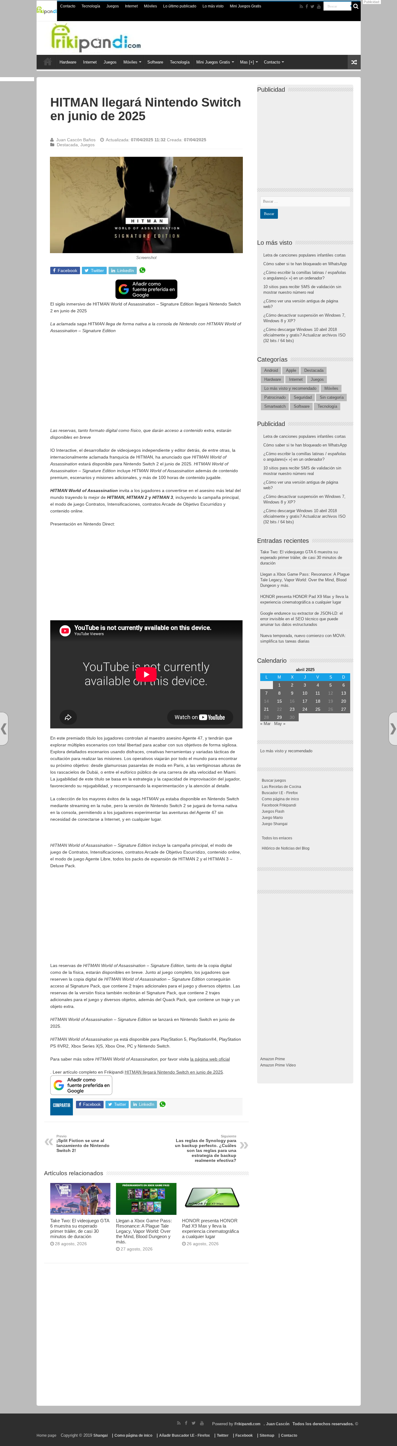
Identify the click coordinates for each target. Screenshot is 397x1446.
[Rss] (301, 6)
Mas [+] (247, 62)
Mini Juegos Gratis (245, 6)
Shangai (100, 1435)
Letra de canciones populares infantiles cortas (304, 255)
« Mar (265, 723)
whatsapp (142, 270)
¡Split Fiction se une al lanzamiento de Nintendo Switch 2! (82, 1143)
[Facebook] (307, 6)
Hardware (68, 62)
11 (317, 693)
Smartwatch (275, 406)
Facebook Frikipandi (279, 805)
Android (271, 370)
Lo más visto (213, 6)
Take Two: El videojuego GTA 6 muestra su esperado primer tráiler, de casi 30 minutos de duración (79, 1228)
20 (343, 701)
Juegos (112, 6)
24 (304, 709)
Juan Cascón (277, 1424)
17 (304, 701)
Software (155, 62)
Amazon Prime (272, 1059)
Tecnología (91, 6)
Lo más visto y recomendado (290, 388)
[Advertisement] (146, 383)
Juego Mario (272, 817)
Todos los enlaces (277, 838)
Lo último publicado (179, 6)
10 (304, 693)
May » (279, 723)
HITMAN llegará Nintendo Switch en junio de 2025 (174, 1072)
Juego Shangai (275, 824)
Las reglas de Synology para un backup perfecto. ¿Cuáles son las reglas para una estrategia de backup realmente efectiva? (205, 1148)
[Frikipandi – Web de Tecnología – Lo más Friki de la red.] (108, 36)
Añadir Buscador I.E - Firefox (184, 1435)
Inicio (48, 61)
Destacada (67, 144)
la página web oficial (210, 1059)
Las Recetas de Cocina (281, 787)
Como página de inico (280, 799)
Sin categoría (332, 397)
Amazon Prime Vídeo (278, 1065)
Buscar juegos (274, 780)
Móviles (150, 6)
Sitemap (267, 1435)
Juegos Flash (273, 811)
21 (266, 709)
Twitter (223, 1435)
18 (317, 701)
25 (317, 709)
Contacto (67, 6)
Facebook (244, 1435)
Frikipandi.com (247, 1424)
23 (292, 709)
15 (279, 701)
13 (343, 693)
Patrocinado (275, 397)
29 (279, 717)
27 (343, 709)
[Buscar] (356, 6)
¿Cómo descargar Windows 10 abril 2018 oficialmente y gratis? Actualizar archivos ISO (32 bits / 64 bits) (304, 335)
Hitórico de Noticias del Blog (286, 848)
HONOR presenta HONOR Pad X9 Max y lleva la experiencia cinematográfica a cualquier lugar (210, 1228)
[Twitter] (312, 6)
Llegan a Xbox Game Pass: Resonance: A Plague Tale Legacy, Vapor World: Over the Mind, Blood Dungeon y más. (144, 1231)
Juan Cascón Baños (76, 139)
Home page (46, 1435)
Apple (291, 370)
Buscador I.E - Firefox (280, 793)
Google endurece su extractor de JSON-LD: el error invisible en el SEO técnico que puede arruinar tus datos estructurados (301, 619)
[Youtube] (318, 6)
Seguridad (303, 397)
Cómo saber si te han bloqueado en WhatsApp (305, 264)
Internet (131, 6)
